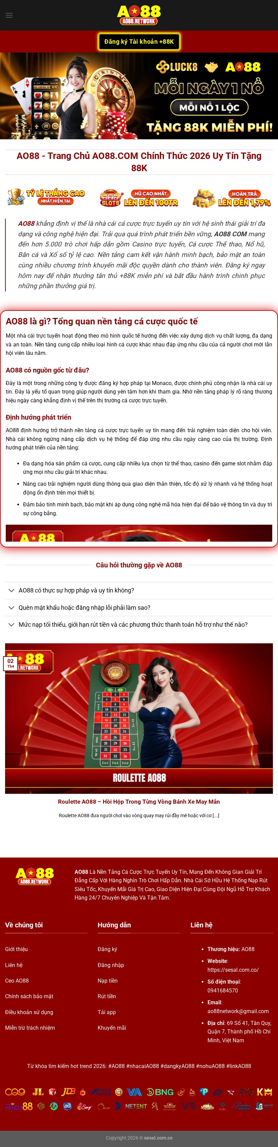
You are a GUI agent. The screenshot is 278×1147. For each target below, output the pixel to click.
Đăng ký (107, 949)
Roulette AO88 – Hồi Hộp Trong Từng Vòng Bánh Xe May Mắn (139, 802)
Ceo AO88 (17, 981)
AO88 (81, 872)
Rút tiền (107, 996)
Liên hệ (13, 965)
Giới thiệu (16, 949)
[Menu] (9, 15)
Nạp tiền (108, 981)
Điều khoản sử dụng (29, 1012)
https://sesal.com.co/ (233, 970)
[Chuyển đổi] (11, 591)
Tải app (107, 1012)
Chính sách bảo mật (29, 996)
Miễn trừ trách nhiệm (30, 1028)
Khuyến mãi (112, 1028)
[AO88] (139, 15)
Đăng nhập (111, 965)
